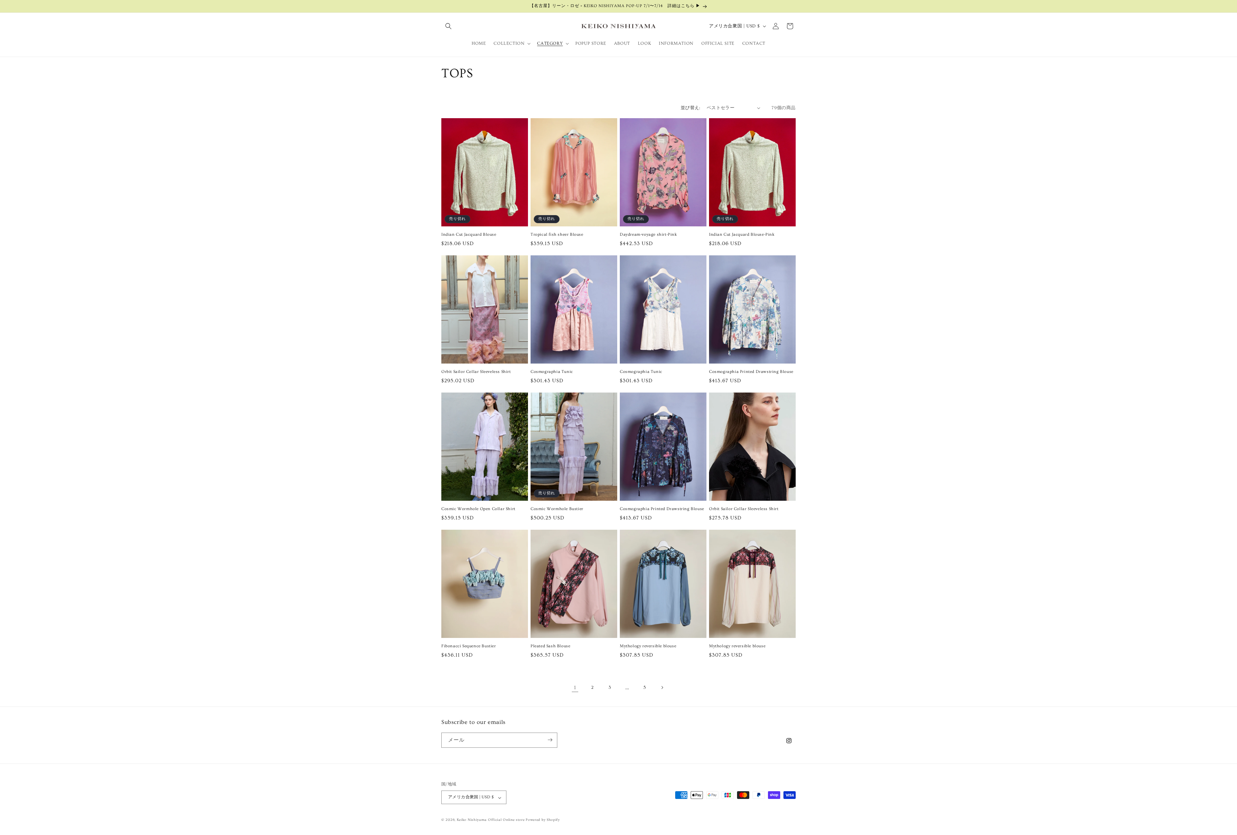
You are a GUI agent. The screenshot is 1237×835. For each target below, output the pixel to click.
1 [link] (575, 687)
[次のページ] (662, 687)
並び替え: (690, 107)
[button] (448, 26)
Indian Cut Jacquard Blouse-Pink (742, 234)
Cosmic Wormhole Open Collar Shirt (478, 509)
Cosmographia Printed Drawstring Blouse (751, 371)
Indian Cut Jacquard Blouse (468, 234)
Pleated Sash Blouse (550, 646)
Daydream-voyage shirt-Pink (648, 234)
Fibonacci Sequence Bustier (468, 646)
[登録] (550, 739)
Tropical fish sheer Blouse (557, 234)
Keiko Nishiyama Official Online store (491, 820)
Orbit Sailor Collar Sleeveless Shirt (476, 371)
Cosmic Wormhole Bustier (557, 509)
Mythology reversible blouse (648, 646)
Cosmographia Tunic (552, 371)
